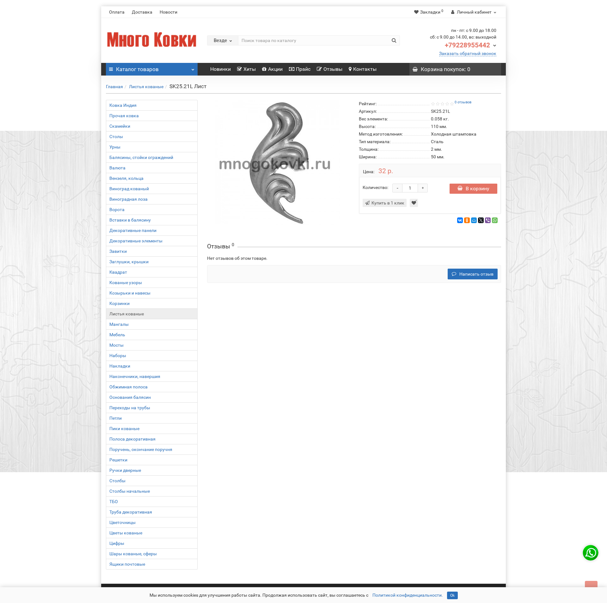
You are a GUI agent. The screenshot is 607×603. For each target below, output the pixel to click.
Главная (114, 86)
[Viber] (488, 220)
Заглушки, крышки (129, 261)
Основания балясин (130, 397)
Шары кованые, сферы (133, 553)
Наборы (117, 355)
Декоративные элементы (135, 240)
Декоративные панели (132, 230)
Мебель (117, 334)
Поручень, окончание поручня (140, 449)
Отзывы (332, 69)
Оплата (117, 12)
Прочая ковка (124, 115)
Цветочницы (122, 522)
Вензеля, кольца (126, 178)
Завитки (118, 251)
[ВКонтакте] (460, 220)
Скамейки (119, 126)
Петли (115, 418)
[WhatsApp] (495, 220)
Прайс (303, 69)
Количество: (375, 187)
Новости (168, 12)
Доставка (142, 12)
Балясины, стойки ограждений (141, 157)
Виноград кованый (129, 188)
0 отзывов (463, 102)
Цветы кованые (125, 532)
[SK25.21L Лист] (278, 163)
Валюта (117, 167)
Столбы (117, 480)
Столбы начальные (129, 491)
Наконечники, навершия (134, 376)
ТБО (113, 501)
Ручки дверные (125, 470)
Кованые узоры (125, 282)
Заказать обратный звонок (467, 53)
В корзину (477, 189)
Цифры (116, 543)
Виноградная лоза (128, 199)
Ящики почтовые (127, 564)
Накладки (119, 365)
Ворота (117, 209)
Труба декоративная (130, 512)
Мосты (116, 345)
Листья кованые (146, 86)
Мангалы (119, 324)
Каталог (137, 69)
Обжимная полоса (128, 386)
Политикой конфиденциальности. (407, 595)
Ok (452, 595)
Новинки (220, 69)
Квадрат (118, 272)
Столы (116, 136)
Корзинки (119, 303)
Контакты (365, 69)
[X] (481, 220)
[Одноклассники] (467, 220)
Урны (114, 146)
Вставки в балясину (130, 219)
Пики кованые (124, 428)
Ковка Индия (123, 105)
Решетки (118, 459)
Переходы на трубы (129, 407)
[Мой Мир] (474, 220)
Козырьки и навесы (129, 292)
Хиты (249, 69)
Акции (275, 69)
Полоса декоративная (132, 439)
